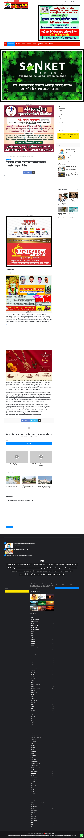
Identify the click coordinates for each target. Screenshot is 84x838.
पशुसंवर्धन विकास (34, 733)
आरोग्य (45, 43)
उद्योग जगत (33, 639)
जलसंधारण (33, 690)
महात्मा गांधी (60, 574)
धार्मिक (32, 708)
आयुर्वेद (32, 633)
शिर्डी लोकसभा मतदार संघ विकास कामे (37, 802)
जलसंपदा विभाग (34, 692)
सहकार (32, 814)
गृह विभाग (32, 676)
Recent (67, 145)
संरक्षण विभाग (33, 812)
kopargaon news (70, 568)
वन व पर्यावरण (33, 773)
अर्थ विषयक (34, 656)
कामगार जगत (34, 660)
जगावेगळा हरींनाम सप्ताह (35, 684)
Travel (56, 571)
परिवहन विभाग (33, 729)
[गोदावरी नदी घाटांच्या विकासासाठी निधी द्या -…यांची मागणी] (34, 603)
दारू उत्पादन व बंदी (34, 700)
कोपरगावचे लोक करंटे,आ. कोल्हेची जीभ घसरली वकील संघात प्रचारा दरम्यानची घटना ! (71, 168)
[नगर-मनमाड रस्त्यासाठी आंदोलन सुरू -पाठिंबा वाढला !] (42, 596)
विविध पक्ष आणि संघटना (35, 788)
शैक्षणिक (32, 804)
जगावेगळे (32, 686)
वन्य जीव (32, 775)
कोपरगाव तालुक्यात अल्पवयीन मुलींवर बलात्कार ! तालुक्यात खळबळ (19, 555)
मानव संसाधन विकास (34, 765)
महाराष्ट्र (23, 43)
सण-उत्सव (32, 808)
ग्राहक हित (32, 680)
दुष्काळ (32, 704)
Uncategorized (35, 653)
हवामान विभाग (33, 826)
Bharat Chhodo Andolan (56, 565)
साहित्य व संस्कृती (34, 820)
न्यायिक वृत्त (33, 725)
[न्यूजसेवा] (16, 5)
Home (7, 156)
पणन (32, 727)
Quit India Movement (44, 571)
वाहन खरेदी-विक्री (34, 779)
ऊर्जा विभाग (33, 643)
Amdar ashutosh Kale (24, 565)
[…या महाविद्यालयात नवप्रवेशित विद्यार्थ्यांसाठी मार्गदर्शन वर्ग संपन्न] (29, 480)
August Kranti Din (39, 565)
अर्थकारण (32, 623)
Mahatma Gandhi (28, 571)
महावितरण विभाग (34, 759)
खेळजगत (32, 674)
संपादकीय (29, 43)
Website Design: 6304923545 (50, 833)
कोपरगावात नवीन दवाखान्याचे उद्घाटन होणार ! (72, 215)
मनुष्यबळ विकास (34, 751)
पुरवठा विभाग (33, 739)
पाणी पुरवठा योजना (34, 735)
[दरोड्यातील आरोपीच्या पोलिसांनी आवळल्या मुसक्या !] (63, 209)
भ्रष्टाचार (32, 749)
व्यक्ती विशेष (33, 794)
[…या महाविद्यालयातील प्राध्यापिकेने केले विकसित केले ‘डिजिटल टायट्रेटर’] (50, 603)
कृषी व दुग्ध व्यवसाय (34, 649)
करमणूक (32, 645)
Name (7, 516)
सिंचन (32, 822)
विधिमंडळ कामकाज (34, 783)
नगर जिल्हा (33, 710)
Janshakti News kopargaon (53, 568)
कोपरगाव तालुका (11, 43)
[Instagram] (73, 1)
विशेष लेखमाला (33, 792)
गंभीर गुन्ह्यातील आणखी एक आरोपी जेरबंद (73, 199)
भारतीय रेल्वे (33, 745)
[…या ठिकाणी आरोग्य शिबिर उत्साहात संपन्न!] (63, 196)
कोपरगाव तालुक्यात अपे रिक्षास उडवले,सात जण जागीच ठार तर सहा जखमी (72, 174)
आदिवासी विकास (34, 627)
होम (5, 43)
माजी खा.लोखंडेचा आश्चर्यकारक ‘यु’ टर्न (21, 549)
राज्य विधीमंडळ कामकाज (35, 767)
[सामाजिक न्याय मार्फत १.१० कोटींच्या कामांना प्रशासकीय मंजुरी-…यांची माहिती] (45, 480)
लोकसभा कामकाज (34, 771)
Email (7, 521)
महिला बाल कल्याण (34, 761)
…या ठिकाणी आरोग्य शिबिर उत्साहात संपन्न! (62, 202)
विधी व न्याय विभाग (34, 786)
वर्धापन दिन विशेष (34, 777)
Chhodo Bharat (71, 565)
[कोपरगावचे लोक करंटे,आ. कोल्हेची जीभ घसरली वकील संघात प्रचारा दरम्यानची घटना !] (61, 168)
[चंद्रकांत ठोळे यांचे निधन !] (50, 596)
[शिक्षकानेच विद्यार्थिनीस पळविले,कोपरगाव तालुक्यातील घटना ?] (61, 151)
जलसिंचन (32, 694)
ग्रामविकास (33, 678)
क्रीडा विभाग (33, 670)
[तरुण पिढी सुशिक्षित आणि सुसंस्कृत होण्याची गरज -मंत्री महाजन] (34, 597)
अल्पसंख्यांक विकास (34, 625)
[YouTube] (72, 1)
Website (31, 521)
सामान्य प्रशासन (33, 818)
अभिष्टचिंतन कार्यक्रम (34, 621)
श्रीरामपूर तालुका (34, 806)
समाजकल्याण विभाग (34, 810)
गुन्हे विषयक (40, 43)
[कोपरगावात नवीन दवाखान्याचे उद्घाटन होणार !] (73, 209)
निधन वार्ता (51, 43)
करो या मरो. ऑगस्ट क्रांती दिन (27, 574)
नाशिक (32, 714)
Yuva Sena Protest (66, 571)
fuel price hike (22, 568)
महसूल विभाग (33, 755)
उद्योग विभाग (33, 641)
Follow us (7, 586)
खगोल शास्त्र (33, 672)
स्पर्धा (32, 824)
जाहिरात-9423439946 (59, 4)
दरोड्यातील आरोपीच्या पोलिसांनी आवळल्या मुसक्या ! (62, 215)
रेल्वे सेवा (32, 769)
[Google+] (66, 1)
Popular (60, 145)
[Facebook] (68, 1)
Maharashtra (16, 571)
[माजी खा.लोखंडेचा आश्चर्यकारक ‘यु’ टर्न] (61, 157)
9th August (11, 565)
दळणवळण (33, 698)
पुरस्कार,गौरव (33, 741)
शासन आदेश (33, 800)
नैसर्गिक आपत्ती (33, 723)
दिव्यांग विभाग (33, 702)
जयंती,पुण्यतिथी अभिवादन (35, 688)
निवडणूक (34, 43)
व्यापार (32, 796)
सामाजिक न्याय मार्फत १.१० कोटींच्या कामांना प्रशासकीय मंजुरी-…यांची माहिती (44, 488)
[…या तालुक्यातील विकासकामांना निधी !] (13, 480)
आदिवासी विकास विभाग (35, 629)
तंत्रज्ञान (32, 696)
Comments (75, 145)
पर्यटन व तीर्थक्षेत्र (34, 731)
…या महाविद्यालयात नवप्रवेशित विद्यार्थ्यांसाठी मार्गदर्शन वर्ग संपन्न (27, 487)
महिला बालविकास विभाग (35, 763)
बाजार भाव (33, 743)
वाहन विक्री (33, 781)
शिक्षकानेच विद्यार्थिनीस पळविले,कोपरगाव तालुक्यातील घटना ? (71, 151)
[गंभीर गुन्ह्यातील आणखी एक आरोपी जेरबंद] (73, 195)
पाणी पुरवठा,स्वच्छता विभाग (36, 737)
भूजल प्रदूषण (33, 747)
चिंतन (32, 682)
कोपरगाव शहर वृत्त (34, 668)
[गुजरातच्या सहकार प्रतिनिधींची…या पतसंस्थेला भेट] (42, 603)
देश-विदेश (18, 43)
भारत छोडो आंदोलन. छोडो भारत (46, 574)
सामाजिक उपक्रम (34, 816)
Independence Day (36, 568)
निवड (32, 718)
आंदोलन (32, 631)
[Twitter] (70, 1)
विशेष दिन (32, 790)
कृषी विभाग (34, 662)
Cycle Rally (11, 568)
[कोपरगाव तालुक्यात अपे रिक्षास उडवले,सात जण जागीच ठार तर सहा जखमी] (61, 174)
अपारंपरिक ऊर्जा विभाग (35, 619)
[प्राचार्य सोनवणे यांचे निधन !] (50, 608)
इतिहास (32, 635)
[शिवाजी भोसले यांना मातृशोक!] (42, 608)
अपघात (32, 617)
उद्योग (32, 637)
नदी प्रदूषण (33, 712)
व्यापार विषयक (33, 798)
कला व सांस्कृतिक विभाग (35, 647)
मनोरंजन (32, 753)
